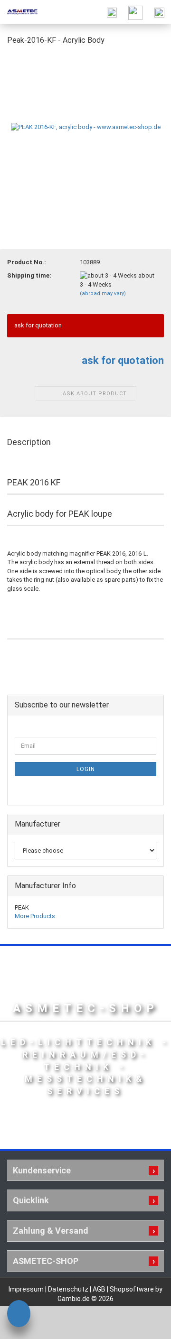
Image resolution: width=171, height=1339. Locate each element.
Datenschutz (69, 1289)
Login (85, 769)
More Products (35, 916)
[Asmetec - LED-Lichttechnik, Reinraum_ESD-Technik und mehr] (19, 12)
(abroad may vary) (103, 293)
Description (29, 442)
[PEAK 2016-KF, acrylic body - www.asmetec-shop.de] (86, 125)
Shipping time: (29, 275)
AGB (100, 1289)
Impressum (27, 1289)
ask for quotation (123, 360)
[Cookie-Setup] (18, 1315)
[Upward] (145, 1324)
